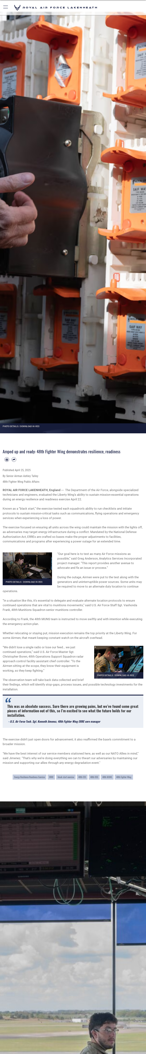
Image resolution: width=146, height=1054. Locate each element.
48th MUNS (107, 777)
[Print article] (6, 459)
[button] (6, 7)
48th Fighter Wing (123, 777)
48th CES (82, 777)
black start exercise (66, 777)
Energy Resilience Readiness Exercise (29, 777)
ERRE (51, 777)
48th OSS (94, 777)
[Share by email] (14, 459)
